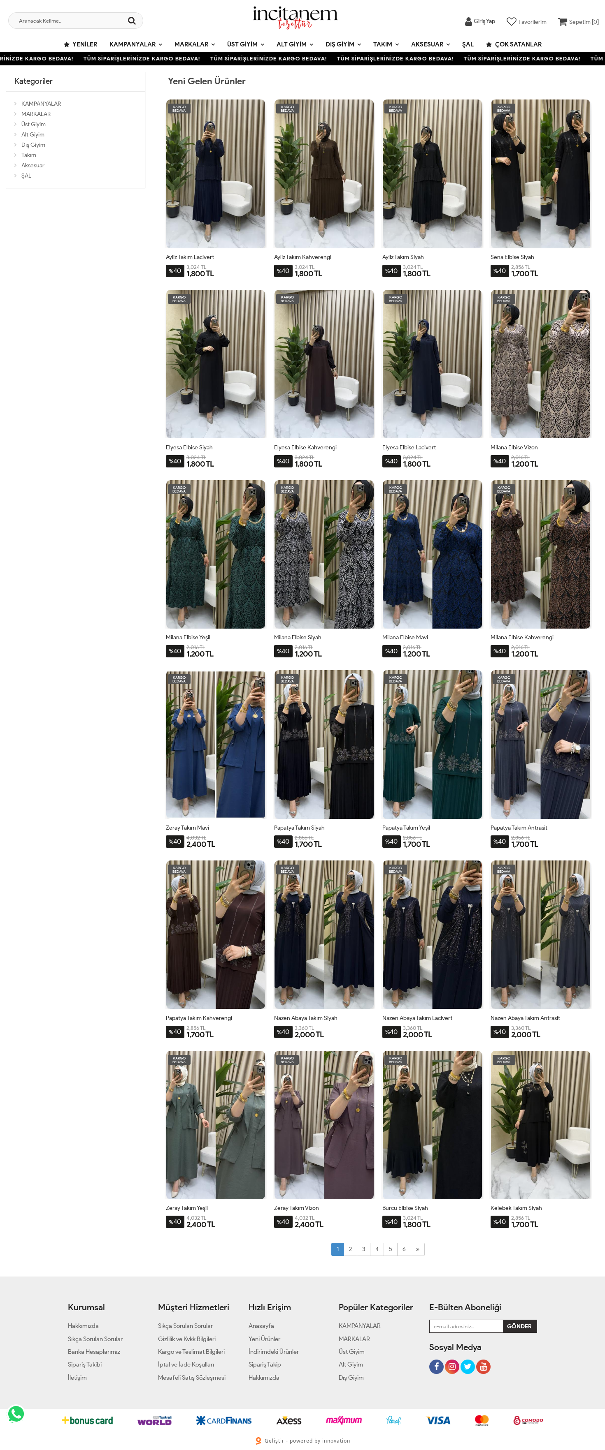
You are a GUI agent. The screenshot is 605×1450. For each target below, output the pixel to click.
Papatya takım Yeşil (406, 827)
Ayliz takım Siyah (403, 257)
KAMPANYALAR (132, 44)
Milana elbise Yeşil (188, 637)
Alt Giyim (292, 44)
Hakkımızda (83, 1326)
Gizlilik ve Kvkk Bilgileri (187, 1339)
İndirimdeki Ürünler (274, 1351)
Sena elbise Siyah (512, 257)
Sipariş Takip (265, 1364)
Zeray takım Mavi (187, 827)
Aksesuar (427, 44)
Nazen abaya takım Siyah (305, 1018)
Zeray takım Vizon (296, 1208)
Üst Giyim (242, 44)
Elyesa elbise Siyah (189, 447)
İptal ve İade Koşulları (186, 1364)
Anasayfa (261, 1326)
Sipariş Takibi (85, 1364)
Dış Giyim (340, 44)
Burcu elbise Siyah (405, 1208)
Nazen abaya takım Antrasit (525, 1018)
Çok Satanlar (518, 44)
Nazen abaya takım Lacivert (417, 1018)
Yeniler (84, 44)
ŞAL (468, 44)
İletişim (77, 1377)
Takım (382, 44)
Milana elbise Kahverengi (522, 637)
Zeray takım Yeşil (187, 1208)
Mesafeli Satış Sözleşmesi (192, 1377)
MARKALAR (191, 44)
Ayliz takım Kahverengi (302, 257)
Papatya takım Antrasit (519, 827)
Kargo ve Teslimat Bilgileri (191, 1351)
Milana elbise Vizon (514, 447)
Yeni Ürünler (264, 1339)
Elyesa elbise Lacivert (409, 447)
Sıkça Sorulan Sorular (95, 1339)
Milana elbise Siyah (297, 637)
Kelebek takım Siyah (516, 1208)
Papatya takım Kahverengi (199, 1018)
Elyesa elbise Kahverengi (305, 447)
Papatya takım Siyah (299, 827)
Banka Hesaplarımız (94, 1351)
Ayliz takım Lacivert (190, 257)
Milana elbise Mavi (405, 637)
